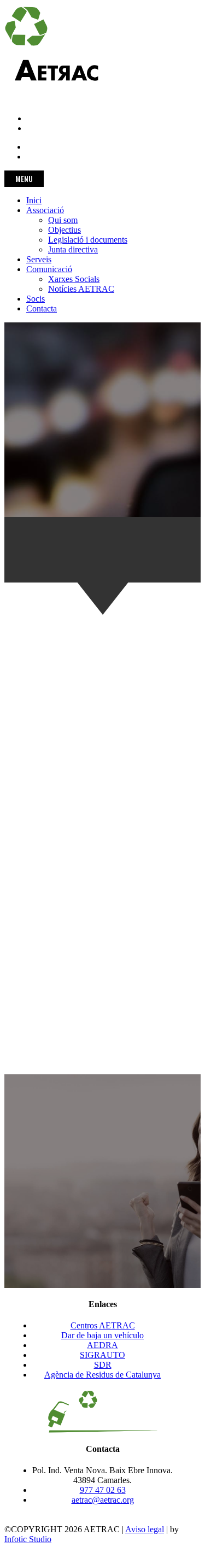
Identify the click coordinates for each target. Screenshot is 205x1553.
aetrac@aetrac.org (35, 99)
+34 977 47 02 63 (35, 90)
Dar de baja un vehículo (102, 1335)
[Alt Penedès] (45, 917)
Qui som (63, 220)
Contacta (41, 308)
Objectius (64, 229)
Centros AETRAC (103, 1325)
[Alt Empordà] (45, 908)
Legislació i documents (87, 239)
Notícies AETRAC (81, 288)
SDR (103, 1364)
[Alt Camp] (45, 899)
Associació (45, 210)
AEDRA (102, 1345)
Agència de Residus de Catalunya (102, 1374)
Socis (35, 298)
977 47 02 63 (103, 1490)
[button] (103, 1210)
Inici (34, 200)
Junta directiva (73, 249)
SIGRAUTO (102, 1355)
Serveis (38, 259)
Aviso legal (144, 1529)
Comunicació (49, 269)
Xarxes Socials (73, 279)
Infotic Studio (27, 1539)
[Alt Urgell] (45, 925)
